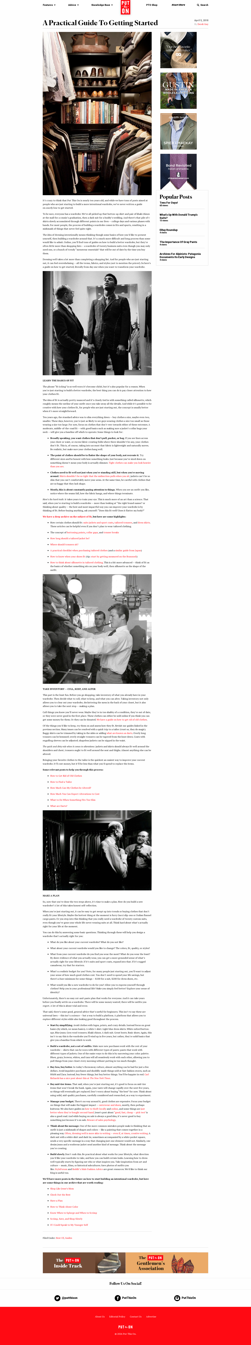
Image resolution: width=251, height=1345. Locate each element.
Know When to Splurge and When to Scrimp (73, 1212)
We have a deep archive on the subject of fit (67, 516)
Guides (68, 1238)
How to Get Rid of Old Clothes (66, 775)
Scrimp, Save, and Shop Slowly (66, 1218)
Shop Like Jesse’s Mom (62, 1188)
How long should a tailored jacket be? (69, 538)
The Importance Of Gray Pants (178, 241)
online (114, 1108)
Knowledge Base (101, 5)
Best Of (60, 1238)
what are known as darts (119, 733)
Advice (72, 5)
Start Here (178, 5)
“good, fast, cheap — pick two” (130, 1112)
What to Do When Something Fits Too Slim (72, 799)
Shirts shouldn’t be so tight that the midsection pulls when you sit (94, 476)
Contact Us (135, 1316)
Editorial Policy (117, 1316)
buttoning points (76, 532)
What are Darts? (58, 806)
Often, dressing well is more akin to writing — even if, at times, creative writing (106, 1133)
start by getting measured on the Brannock (114, 556)
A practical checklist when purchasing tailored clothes (78, 550)
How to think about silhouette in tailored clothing (76, 562)
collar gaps (92, 532)
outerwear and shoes (110, 1105)
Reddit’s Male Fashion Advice (87, 1169)
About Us (100, 1316)
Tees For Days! (169, 202)
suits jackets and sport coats (98, 522)
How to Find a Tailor (61, 781)
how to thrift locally (95, 1108)
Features (48, 5)
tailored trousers (123, 522)
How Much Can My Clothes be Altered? (70, 787)
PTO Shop (151, 5)
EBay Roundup (169, 229)
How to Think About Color (64, 1206)
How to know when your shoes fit (67, 556)
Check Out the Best (60, 1194)
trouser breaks (111, 532)
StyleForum (61, 1169)
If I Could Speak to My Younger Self (69, 1224)
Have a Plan (56, 1200)
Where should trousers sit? (64, 544)
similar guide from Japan (128, 550)
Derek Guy (203, 24)
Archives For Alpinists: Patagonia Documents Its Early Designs (180, 255)
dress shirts (144, 522)
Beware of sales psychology (101, 1120)
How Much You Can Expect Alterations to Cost (74, 793)
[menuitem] (48, 5)
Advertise (151, 1316)
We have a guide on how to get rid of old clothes (122, 719)
